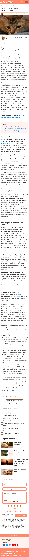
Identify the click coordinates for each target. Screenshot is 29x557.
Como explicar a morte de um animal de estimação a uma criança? (21, 462)
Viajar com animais (14, 404)
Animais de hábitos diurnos (10, 416)
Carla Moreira (7, 14)
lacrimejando (18, 295)
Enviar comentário (21, 515)
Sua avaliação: (14, 508)
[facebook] (3, 545)
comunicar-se (5, 143)
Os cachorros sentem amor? (20, 471)
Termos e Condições (13, 553)
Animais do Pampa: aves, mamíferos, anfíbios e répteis (15, 424)
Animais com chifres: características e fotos (14, 433)
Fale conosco (5, 553)
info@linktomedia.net (7, 529)
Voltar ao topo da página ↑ (14, 535)
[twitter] (7, 545)
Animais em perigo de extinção (14, 401)
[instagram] (10, 545)
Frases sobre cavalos (8, 413)
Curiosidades (9, 6)
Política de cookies (17, 555)
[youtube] (13, 545)
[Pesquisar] (27, 2)
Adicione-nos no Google (21, 37)
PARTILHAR (22, 3)
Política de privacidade (7, 555)
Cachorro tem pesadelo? (18, 443)
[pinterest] (16, 545)
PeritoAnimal (3, 6)
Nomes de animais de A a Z (10, 431)
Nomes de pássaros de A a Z (10, 428)
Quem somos (22, 551)
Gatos (4, 43)
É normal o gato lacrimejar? (12, 131)
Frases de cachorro (8, 421)
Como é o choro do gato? (12, 126)
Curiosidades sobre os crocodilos (20, 452)
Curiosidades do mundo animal (19, 6)
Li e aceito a (7, 515)
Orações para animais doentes (11, 418)
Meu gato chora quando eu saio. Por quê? (12, 117)
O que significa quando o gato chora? (15, 129)
